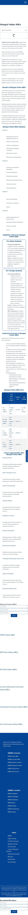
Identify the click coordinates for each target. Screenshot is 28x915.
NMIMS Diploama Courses (15, 765)
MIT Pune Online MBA (9, 652)
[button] (25, 30)
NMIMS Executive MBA (14, 759)
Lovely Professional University (14, 873)
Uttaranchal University (13, 854)
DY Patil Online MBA (8, 669)
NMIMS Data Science (13, 768)
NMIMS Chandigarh (13, 796)
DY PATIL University (13, 841)
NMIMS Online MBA (13, 756)
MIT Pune (10, 856)
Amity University (12, 838)
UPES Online (11, 859)
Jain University (12, 846)
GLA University (12, 862)
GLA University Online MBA (11, 724)
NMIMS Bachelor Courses (15, 762)
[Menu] (25, 2)
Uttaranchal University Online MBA (13, 707)
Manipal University (13, 844)
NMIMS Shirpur (12, 812)
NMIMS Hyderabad (13, 799)
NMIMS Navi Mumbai (13, 809)
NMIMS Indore (11, 802)
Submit (14, 615)
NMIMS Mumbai (12, 805)
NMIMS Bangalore (12, 793)
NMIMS (10, 835)
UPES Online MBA (7, 635)
